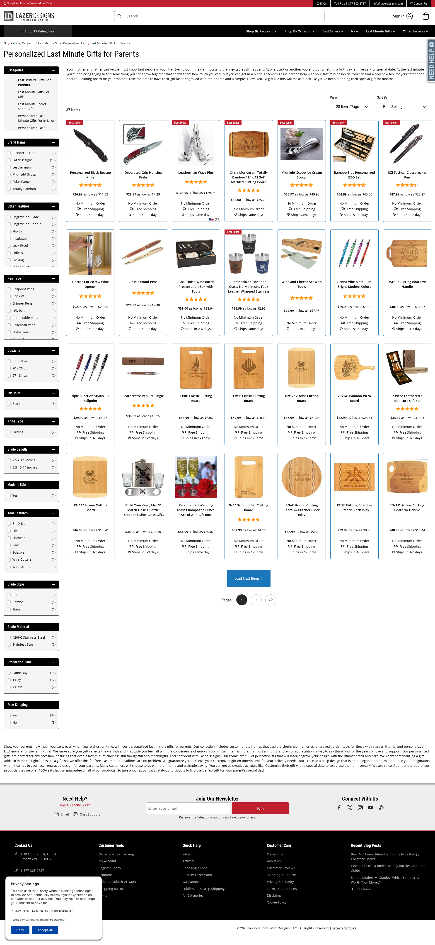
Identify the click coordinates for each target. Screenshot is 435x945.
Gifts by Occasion (22, 43)
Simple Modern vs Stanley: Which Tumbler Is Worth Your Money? (385, 879)
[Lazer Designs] (29, 15)
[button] (38, 31)
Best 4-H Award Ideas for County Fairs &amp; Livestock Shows (385, 856)
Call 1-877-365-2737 (75, 805)
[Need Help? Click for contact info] (431, 60)
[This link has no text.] (270, 599)
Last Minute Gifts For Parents (110, 43)
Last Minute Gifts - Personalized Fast (62, 43)
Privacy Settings (344, 928)
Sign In (399, 16)
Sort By (382, 97)
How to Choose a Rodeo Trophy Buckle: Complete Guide (388, 868)
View (333, 97)
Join (260, 808)
